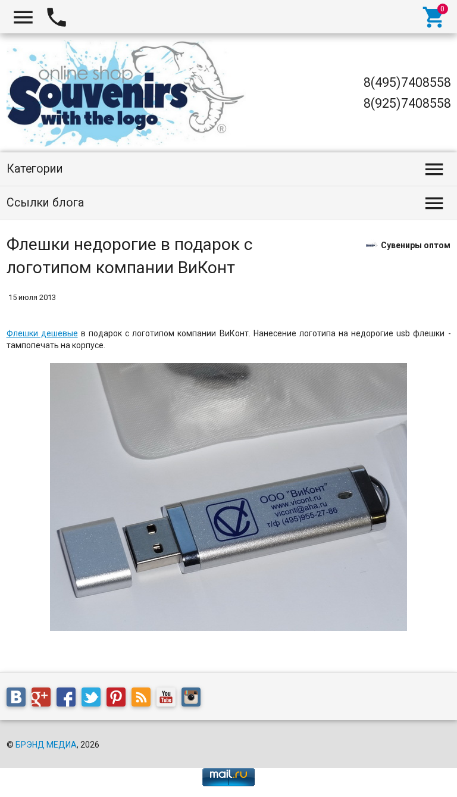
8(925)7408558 (407, 103)
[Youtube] (168, 699)
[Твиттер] (94, 699)
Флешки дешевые (42, 333)
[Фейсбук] (69, 699)
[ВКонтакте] (19, 699)
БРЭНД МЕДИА (46, 744)
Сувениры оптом (415, 244)
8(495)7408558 (407, 82)
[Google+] (44, 699)
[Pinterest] (119, 699)
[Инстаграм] (193, 699)
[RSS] (144, 699)
